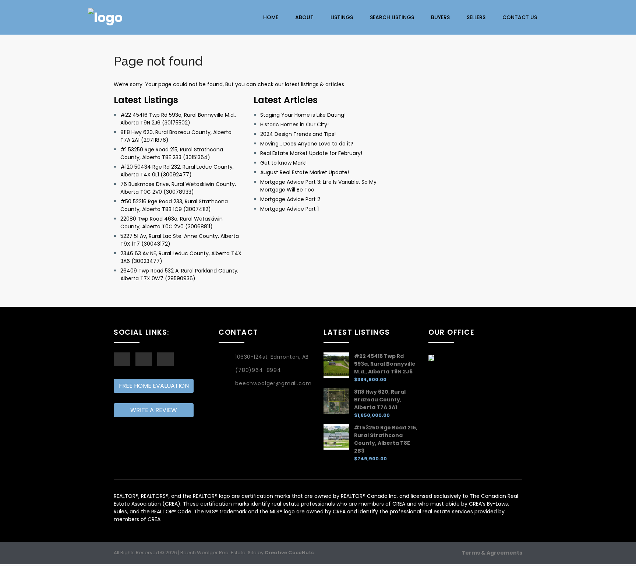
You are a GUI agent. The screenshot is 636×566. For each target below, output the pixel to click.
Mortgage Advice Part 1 (289, 208)
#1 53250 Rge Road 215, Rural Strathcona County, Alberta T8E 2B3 (385, 439)
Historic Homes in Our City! (294, 124)
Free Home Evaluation (154, 386)
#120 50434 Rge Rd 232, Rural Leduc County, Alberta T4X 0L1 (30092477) (177, 170)
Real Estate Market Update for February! (311, 153)
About (304, 17)
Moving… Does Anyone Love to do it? (306, 143)
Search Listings (392, 17)
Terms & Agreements (492, 552)
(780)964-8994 (258, 370)
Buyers (440, 17)
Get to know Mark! (283, 162)
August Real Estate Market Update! (304, 172)
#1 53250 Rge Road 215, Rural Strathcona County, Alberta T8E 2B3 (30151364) (171, 153)
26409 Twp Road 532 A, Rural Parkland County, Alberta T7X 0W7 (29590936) (179, 274)
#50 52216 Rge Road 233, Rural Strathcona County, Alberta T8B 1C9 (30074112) (174, 205)
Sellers (476, 17)
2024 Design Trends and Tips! (298, 134)
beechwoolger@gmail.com (273, 383)
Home (270, 17)
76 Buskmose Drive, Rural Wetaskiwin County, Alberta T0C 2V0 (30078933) (178, 188)
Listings (342, 17)
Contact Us (519, 17)
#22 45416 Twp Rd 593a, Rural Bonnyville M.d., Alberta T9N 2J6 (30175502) (178, 118)
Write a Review (153, 410)
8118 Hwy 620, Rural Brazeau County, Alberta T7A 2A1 (380, 399)
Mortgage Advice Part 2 (290, 199)
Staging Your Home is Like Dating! (303, 115)
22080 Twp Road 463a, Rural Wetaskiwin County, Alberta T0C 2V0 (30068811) (171, 222)
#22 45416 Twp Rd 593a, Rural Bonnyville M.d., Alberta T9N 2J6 (385, 363)
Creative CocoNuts (289, 552)
